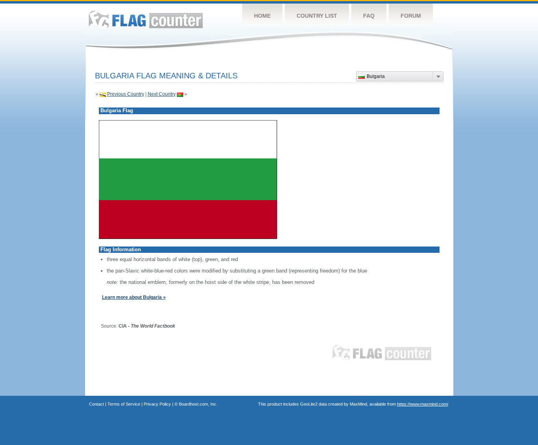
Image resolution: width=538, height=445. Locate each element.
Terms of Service (124, 404)
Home (262, 16)
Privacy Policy (157, 404)
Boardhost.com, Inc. (198, 404)
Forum (411, 16)
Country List (317, 16)
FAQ (369, 16)
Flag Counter (146, 19)
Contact (96, 404)
